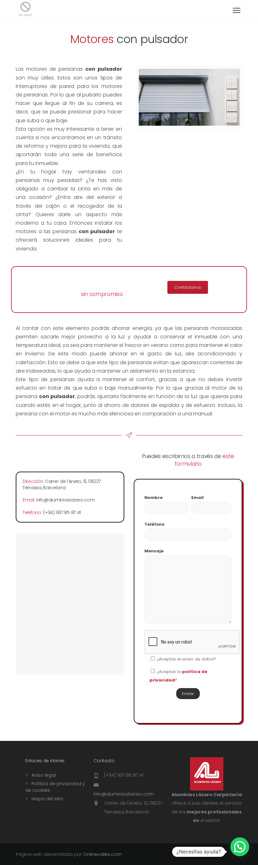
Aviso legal (43, 775)
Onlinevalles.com (102, 854)
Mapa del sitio (47, 799)
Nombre (153, 498)
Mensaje (154, 551)
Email (197, 498)
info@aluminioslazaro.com (123, 794)
